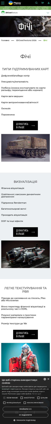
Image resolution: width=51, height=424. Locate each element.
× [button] (48, 379)
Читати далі (36, 394)
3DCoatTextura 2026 (26, 40)
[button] (25, 420)
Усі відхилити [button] (25, 415)
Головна (5, 40)
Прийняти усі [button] (25, 409)
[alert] (25, 400)
